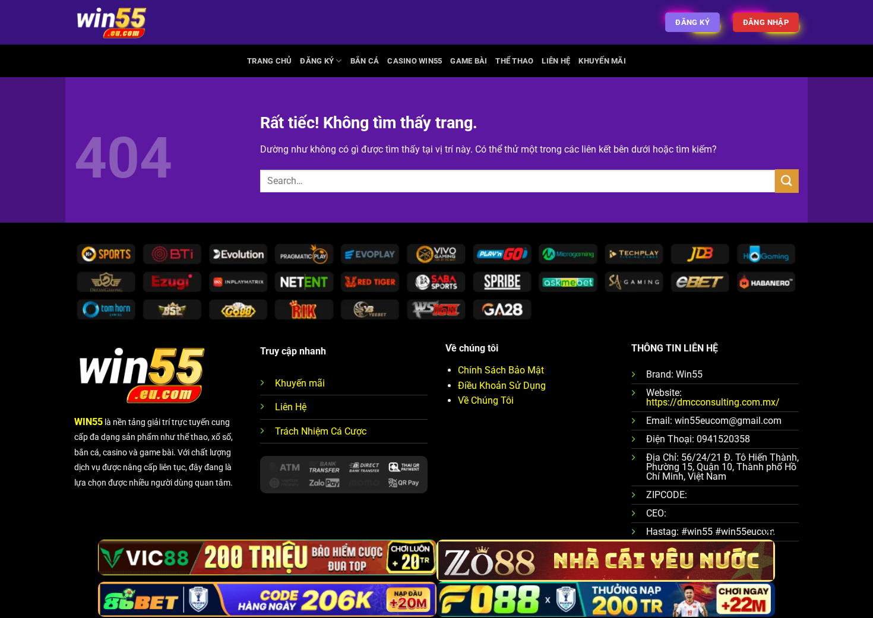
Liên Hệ (556, 60)
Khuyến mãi (300, 383)
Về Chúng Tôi (486, 400)
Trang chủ (269, 60)
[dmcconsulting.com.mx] (111, 22)
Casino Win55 (414, 60)
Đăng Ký (317, 60)
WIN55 (88, 421)
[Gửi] (787, 180)
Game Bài (468, 60)
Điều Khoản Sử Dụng (502, 385)
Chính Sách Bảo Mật (501, 370)
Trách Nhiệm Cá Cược (320, 431)
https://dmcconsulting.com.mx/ (713, 402)
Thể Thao (514, 60)
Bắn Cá (364, 60)
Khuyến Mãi (602, 60)
